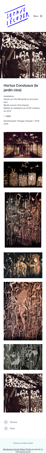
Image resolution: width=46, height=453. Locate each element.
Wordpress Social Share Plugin (17, 449)
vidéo (8, 116)
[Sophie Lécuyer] (17, 16)
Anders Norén (27, 443)
